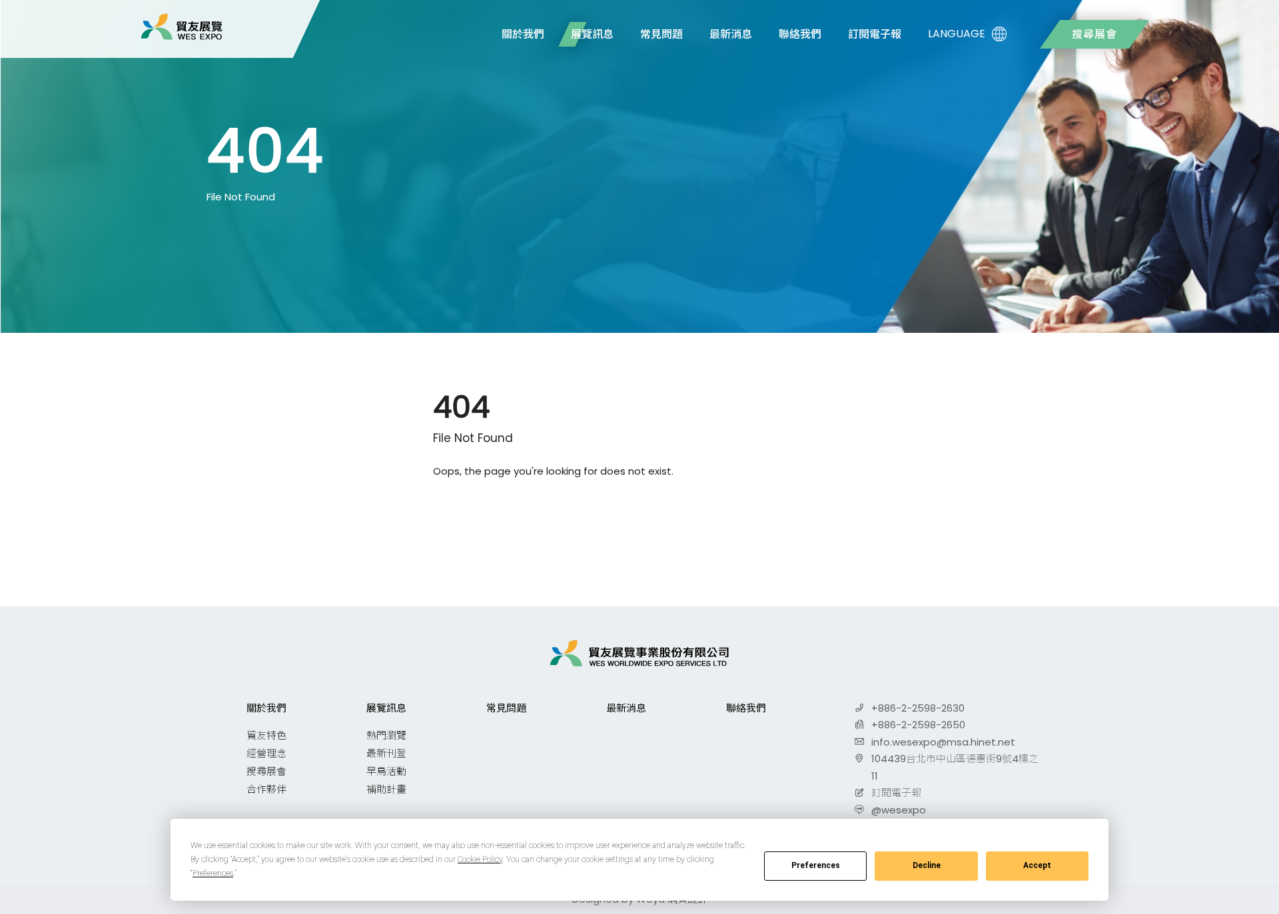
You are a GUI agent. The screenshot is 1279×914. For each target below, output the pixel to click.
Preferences (815, 865)
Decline (927, 865)
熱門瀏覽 (386, 735)
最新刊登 (386, 753)
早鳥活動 (386, 771)
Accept (1037, 865)
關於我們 (523, 34)
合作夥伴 (266, 789)
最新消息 (730, 34)
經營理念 (266, 753)
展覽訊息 (592, 34)
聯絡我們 (800, 34)
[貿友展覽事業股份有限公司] (181, 26)
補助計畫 (386, 789)
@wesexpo (898, 810)
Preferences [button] (213, 873)
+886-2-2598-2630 (918, 708)
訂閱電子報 (874, 34)
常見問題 (661, 34)
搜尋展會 (1094, 34)
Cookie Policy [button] (480, 859)
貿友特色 (266, 735)
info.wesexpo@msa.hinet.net (943, 742)
